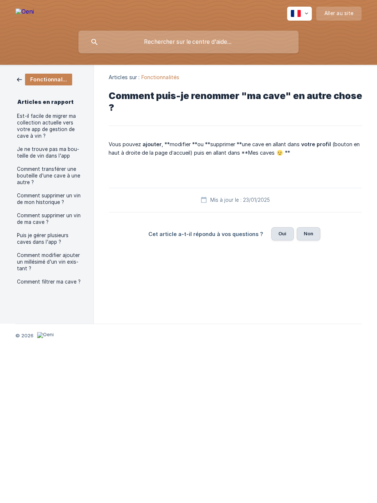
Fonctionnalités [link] (160, 77)
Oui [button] (282, 233)
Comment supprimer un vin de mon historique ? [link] (49, 199)
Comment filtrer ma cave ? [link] (49, 282)
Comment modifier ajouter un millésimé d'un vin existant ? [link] (48, 261)
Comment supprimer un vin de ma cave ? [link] (49, 218)
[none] (24, 13)
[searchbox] (188, 42)
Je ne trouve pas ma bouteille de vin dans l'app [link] (48, 152)
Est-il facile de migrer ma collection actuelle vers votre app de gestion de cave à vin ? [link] (46, 126)
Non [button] (308, 233)
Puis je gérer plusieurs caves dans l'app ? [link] (42, 238)
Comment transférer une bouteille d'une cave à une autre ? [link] (48, 175)
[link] (44, 78)
